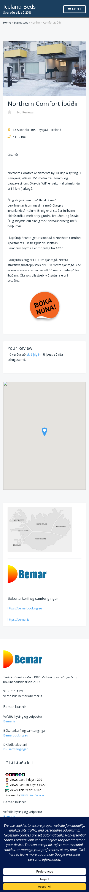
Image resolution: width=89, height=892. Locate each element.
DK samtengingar (15, 749)
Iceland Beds (19, 6)
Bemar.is (9, 721)
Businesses (21, 22)
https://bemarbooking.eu (25, 608)
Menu (76, 9)
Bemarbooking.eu (15, 735)
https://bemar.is (18, 619)
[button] (44, 431)
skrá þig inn (34, 354)
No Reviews (25, 112)
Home (7, 22)
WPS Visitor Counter (32, 795)
